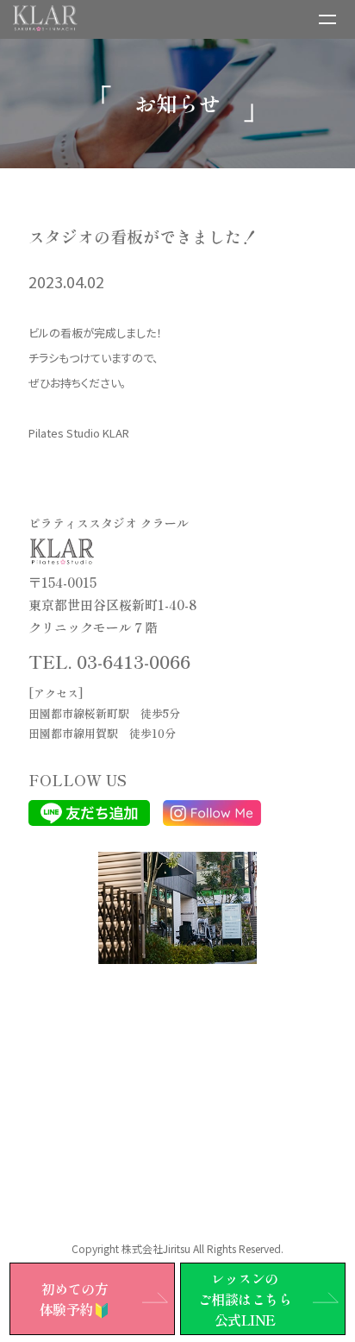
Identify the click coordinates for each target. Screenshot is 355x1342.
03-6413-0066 (133, 661)
